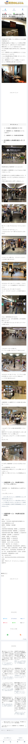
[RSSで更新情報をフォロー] (20, 634)
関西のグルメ (4, 573)
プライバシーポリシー (7, 739)
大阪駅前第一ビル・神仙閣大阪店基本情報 (14, 135)
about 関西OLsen (7, 737)
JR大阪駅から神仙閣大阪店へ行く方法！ (14, 128)
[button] (22, 622)
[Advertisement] (14, 108)
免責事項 (20, 737)
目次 (13, 124)
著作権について (20, 739)
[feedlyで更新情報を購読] (7, 634)
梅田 (3, 575)
